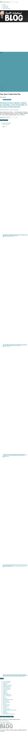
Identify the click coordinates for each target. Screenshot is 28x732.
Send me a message (4, 720)
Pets (4, 697)
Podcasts (5, 698)
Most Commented (7, 123)
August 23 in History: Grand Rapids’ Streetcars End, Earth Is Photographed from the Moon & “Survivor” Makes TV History (14, 59)
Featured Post (7, 687)
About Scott (5, 5)
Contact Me (5, 7)
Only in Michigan (7, 695)
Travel (4, 707)
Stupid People (6, 704)
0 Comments (16, 109)
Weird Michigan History (9, 713)
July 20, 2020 (9, 109)
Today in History (7, 8)
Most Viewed (6, 124)
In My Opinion (7, 694)
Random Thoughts (7, 99)
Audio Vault (6, 682)
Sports (4, 703)
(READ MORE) (21, 114)
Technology (6, 706)
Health (4, 691)
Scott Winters (3, 109)
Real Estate (6, 700)
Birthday (5, 684)
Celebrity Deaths (7, 685)
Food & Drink (6, 689)
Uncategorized (6, 708)
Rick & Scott (6, 702)
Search (1, 2)
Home (4, 4)
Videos (5, 711)
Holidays (5, 693)
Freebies (5, 690)
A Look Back (6, 54)
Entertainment (6, 686)
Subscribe (2, 731)
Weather (5, 712)
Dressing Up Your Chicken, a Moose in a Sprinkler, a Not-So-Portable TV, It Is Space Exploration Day (13, 105)
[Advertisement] (14, 37)
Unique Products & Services (9, 710)
